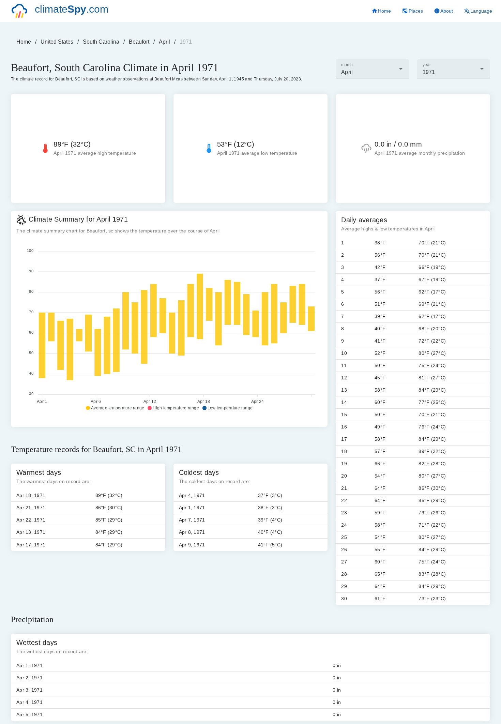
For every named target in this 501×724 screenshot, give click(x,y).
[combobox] (372, 68)
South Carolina (101, 42)
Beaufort (139, 42)
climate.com (71, 9)
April (164, 42)
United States (57, 42)
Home (23, 42)
